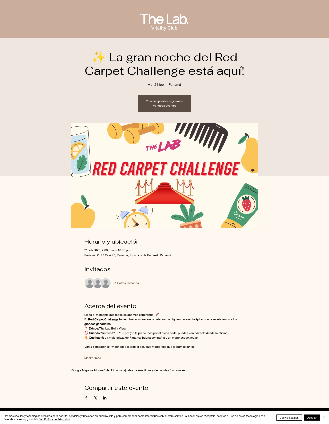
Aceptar (312, 417)
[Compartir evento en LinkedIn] (105, 397)
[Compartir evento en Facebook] (86, 397)
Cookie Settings (289, 417)
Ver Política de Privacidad (54, 419)
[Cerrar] (324, 417)
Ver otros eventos (164, 105)
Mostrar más (92, 358)
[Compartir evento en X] (95, 397)
